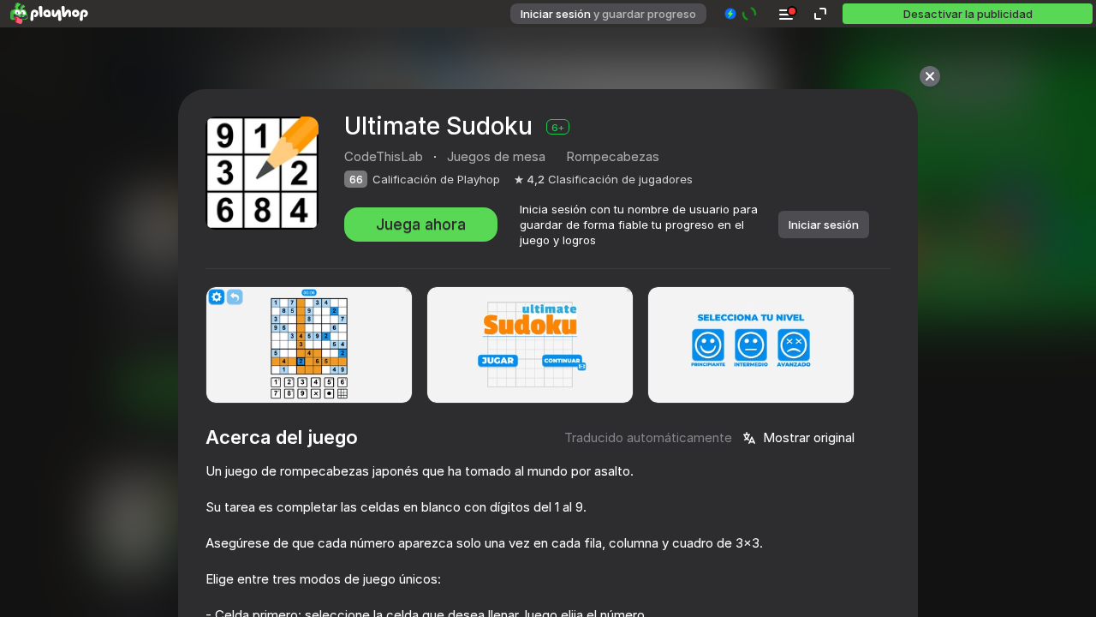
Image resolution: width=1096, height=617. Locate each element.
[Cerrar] (930, 76)
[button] (741, 13)
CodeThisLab (383, 156)
